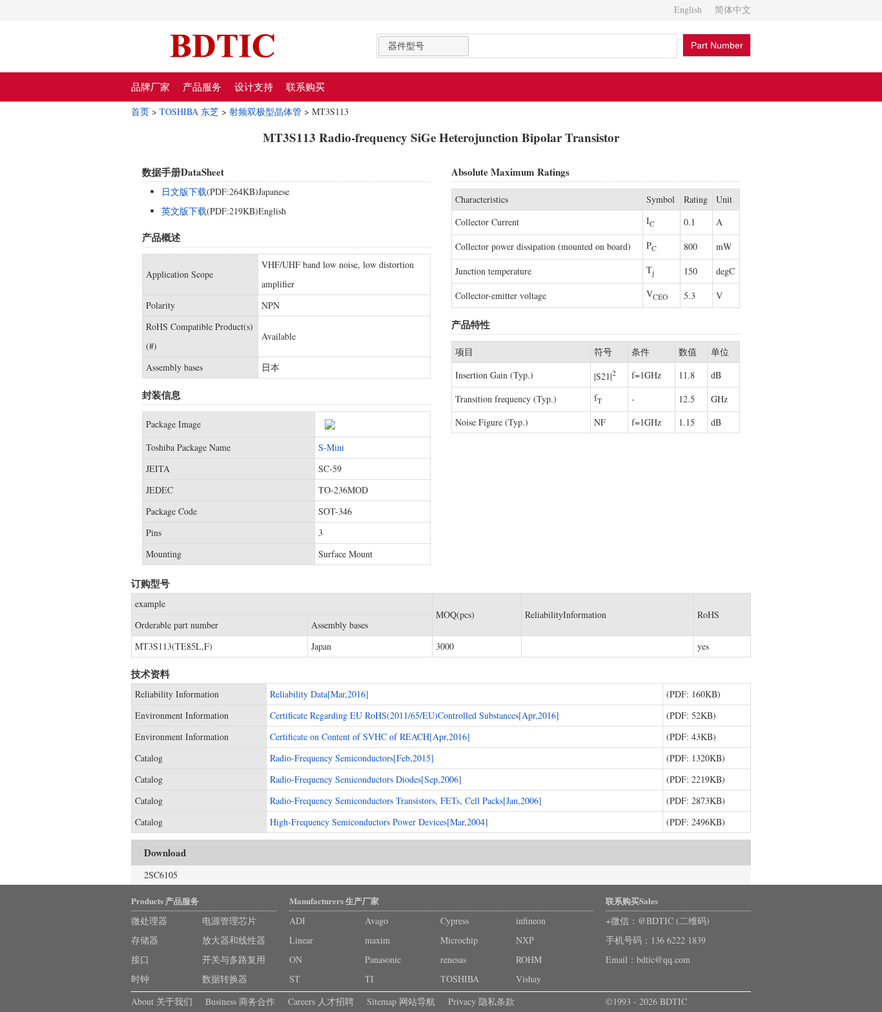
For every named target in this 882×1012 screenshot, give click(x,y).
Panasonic (383, 959)
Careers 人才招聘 (321, 1001)
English (688, 9)
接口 (140, 959)
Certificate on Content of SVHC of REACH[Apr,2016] (370, 736)
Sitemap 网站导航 (401, 1001)
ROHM (529, 959)
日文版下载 (184, 191)
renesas (453, 959)
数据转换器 (224, 979)
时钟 (140, 979)
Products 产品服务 (165, 900)
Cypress (454, 920)
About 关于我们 (161, 1001)
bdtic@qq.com (663, 959)
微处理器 (149, 920)
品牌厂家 (150, 86)
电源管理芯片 (229, 920)
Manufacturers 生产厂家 (334, 900)
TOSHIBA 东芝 (189, 111)
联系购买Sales (632, 900)
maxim (377, 940)
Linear (301, 940)
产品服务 (202, 86)
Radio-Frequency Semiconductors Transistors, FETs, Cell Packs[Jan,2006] (406, 800)
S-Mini (331, 447)
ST (294, 979)
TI (369, 979)
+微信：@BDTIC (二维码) (658, 920)
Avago (376, 920)
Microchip (459, 940)
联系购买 (305, 86)
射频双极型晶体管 (265, 111)
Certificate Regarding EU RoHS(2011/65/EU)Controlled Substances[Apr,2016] (414, 715)
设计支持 (253, 86)
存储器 (144, 940)
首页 (140, 111)
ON (295, 959)
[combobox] (423, 46)
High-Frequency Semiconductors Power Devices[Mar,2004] (379, 822)
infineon (531, 920)
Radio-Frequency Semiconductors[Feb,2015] (352, 758)
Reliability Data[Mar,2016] (319, 694)
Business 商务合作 (240, 1001)
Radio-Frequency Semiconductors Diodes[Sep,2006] (366, 779)
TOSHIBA (459, 979)
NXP (525, 940)
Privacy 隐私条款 (481, 1001)
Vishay (528, 979)
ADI (297, 920)
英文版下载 (184, 211)
